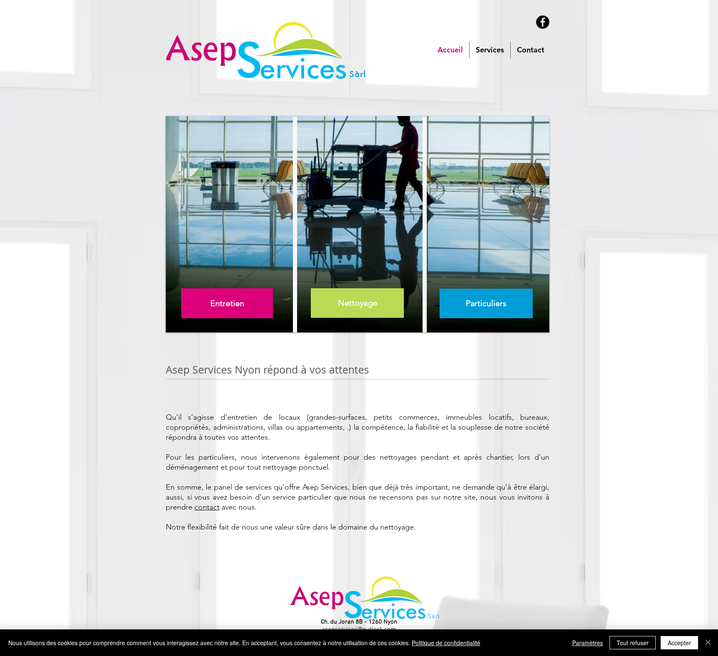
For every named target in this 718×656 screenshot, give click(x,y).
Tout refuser (633, 643)
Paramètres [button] (587, 643)
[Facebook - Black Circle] (542, 22)
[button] (490, 50)
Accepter (679, 643)
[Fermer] (708, 642)
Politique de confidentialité (446, 643)
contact (206, 507)
